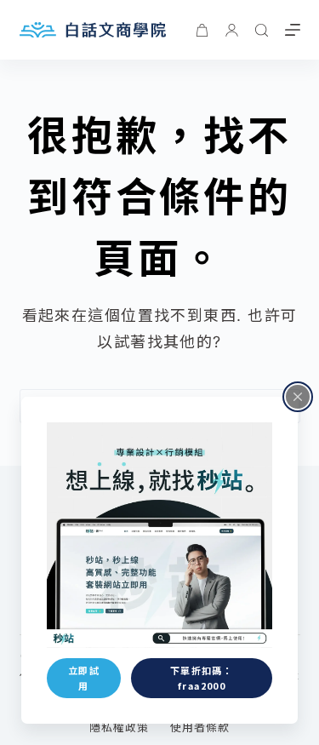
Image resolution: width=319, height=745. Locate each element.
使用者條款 (200, 727)
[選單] (292, 29)
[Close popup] (298, 397)
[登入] (231, 30)
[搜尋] (261, 30)
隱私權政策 (119, 727)
